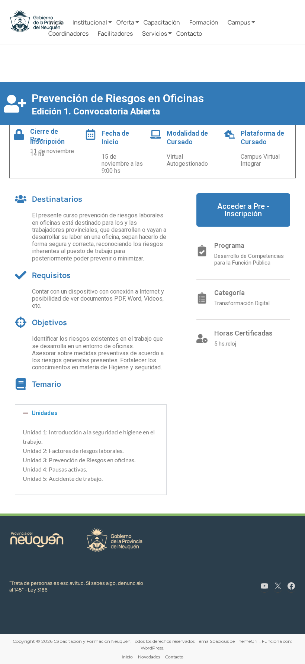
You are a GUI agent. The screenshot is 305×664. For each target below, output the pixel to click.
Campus (239, 22)
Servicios (154, 33)
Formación (203, 22)
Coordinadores (68, 33)
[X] (277, 586)
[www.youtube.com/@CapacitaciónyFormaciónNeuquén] (264, 586)
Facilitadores (115, 33)
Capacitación (162, 22)
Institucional (90, 22)
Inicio (55, 22)
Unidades (45, 413)
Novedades (149, 657)
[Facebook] (291, 586)
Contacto (189, 33)
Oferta (125, 22)
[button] (90, 413)
